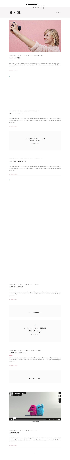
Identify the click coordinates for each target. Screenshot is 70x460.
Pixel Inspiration (35, 312)
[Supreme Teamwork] (35, 230)
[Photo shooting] (35, 36)
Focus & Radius (35, 378)
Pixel (41, 55)
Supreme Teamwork (16, 287)
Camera (27, 55)
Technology (36, 111)
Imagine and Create (16, 113)
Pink (38, 55)
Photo (35, 55)
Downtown (36, 284)
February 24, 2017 (13, 55)
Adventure (28, 350)
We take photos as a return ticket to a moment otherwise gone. (35, 330)
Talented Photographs (17, 353)
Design (21, 55)
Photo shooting (15, 58)
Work (42, 159)
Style (31, 111)
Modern (27, 111)
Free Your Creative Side (18, 161)
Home (55, 12)
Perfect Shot (14, 433)
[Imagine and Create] (35, 92)
